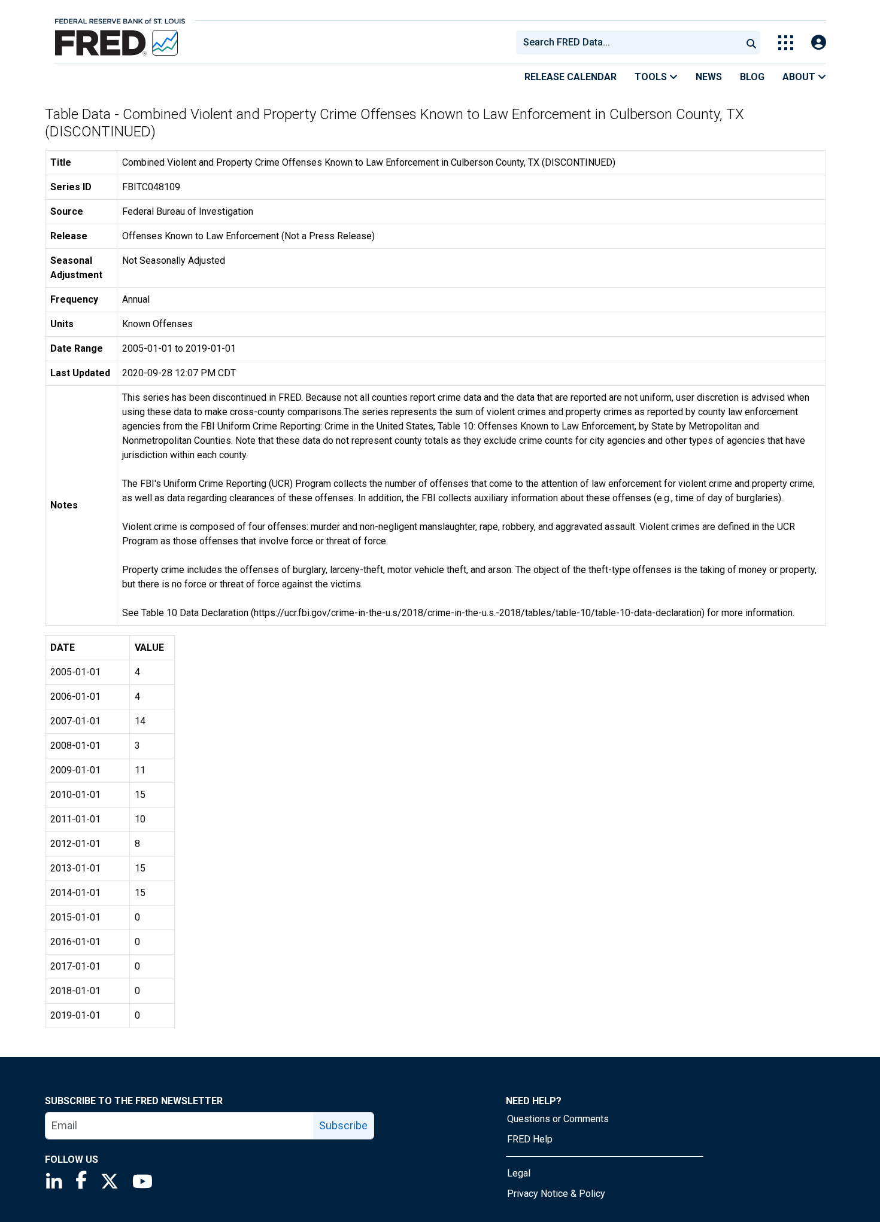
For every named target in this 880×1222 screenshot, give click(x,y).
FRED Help (530, 1139)
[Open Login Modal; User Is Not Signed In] (818, 42)
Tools (652, 77)
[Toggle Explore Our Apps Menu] (785, 42)
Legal (518, 1173)
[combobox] (628, 42)
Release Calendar (570, 77)
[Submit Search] (751, 42)
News (709, 77)
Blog (752, 77)
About (800, 77)
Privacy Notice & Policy (556, 1193)
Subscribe (343, 1125)
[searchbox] (631, 42)
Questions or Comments (558, 1119)
